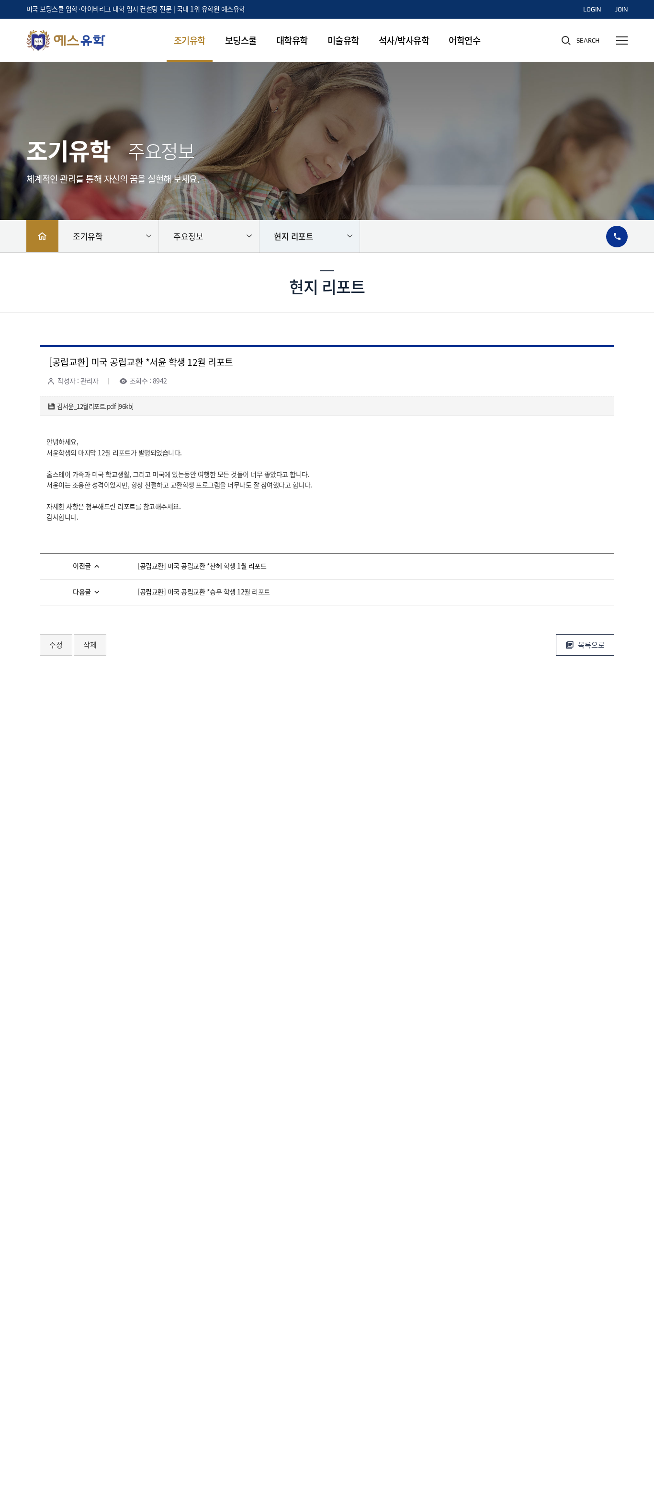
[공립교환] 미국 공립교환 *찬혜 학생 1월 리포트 (201, 566)
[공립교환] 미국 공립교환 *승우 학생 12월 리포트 (203, 592)
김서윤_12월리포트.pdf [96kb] (95, 406)
